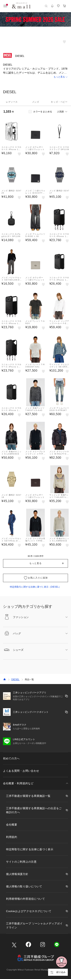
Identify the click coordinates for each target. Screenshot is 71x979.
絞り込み (61, 972)
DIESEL (15, 679)
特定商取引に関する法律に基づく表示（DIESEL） (35, 587)
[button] (35, 77)
